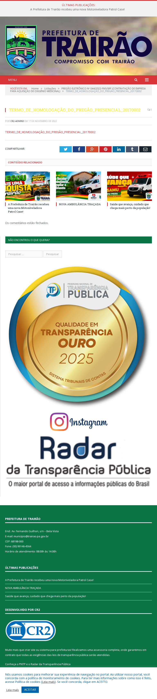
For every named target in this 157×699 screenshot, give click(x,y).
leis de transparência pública (70, 655)
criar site (30, 650)
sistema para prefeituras (55, 650)
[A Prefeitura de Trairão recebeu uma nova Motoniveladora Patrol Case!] (27, 186)
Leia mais (48, 681)
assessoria (100, 650)
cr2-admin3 (17, 121)
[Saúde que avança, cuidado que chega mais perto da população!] (129, 186)
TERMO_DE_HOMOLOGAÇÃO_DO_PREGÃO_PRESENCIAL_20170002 (50, 132)
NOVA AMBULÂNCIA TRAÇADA (77, 9)
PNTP (22, 664)
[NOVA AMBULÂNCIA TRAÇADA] (78, 186)
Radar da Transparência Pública (51, 664)
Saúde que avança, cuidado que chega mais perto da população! (130, 206)
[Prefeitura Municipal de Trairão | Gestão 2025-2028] (78, 46)
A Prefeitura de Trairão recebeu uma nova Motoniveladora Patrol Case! (28, 207)
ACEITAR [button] (30, 689)
